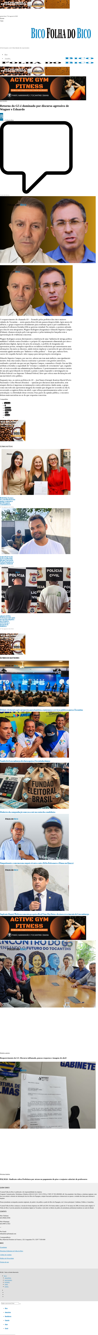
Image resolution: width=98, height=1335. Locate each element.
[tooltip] (7, 403)
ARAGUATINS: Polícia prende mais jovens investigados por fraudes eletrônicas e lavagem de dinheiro (7, 621)
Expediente (3, 1247)
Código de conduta (5, 1255)
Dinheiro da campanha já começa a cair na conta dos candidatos (27, 812)
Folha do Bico (9, 120)
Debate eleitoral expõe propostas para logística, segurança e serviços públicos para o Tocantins (41, 710)
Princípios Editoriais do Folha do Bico (11, 1251)
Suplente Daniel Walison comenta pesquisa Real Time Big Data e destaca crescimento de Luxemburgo (44, 914)
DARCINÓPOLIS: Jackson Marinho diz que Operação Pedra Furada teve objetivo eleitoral (7, 560)
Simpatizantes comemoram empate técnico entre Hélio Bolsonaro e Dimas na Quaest (37, 863)
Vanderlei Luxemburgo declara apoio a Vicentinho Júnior (25, 761)
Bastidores (3, 101)
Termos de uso (4, 1262)
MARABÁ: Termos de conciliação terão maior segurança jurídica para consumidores (7, 501)
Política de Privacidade (7, 1258)
